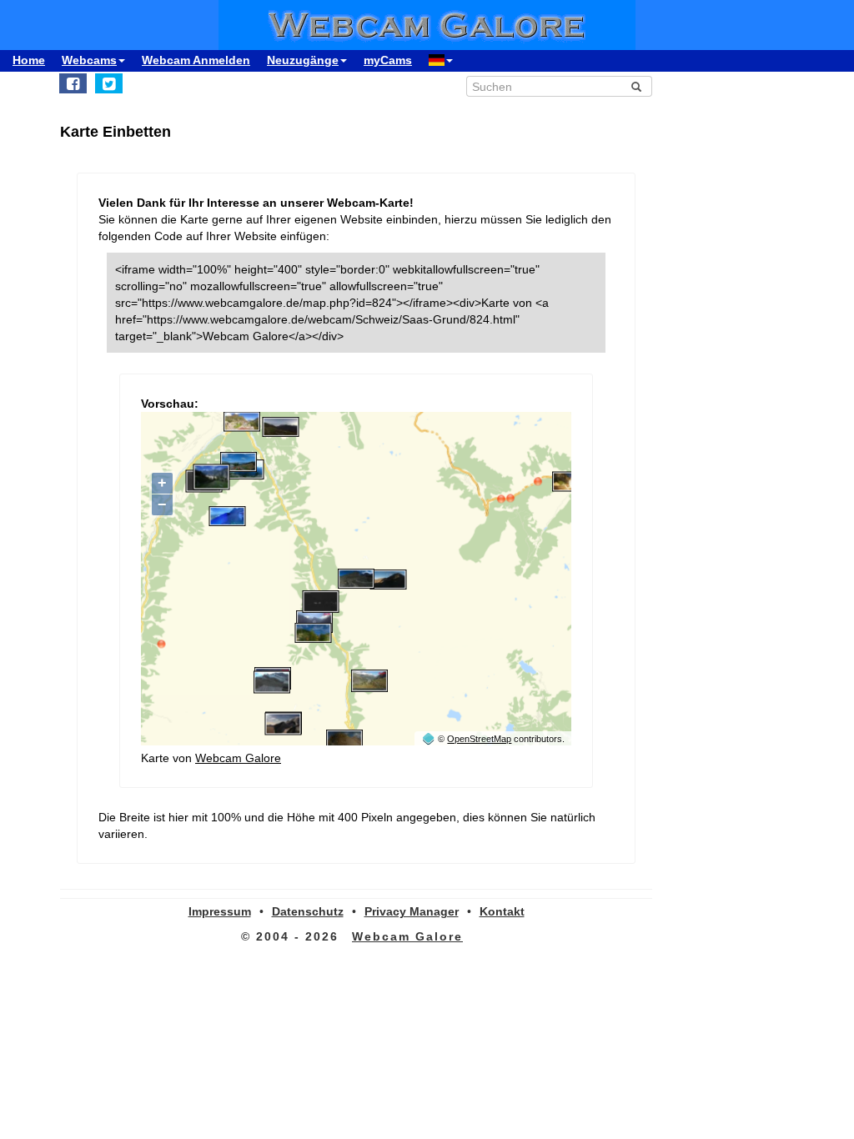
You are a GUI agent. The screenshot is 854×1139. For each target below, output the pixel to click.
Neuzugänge (303, 60)
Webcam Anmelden (196, 60)
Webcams (89, 60)
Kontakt (502, 911)
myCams (388, 60)
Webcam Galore (238, 758)
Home (29, 60)
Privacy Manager (411, 911)
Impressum (219, 911)
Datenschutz (308, 911)
